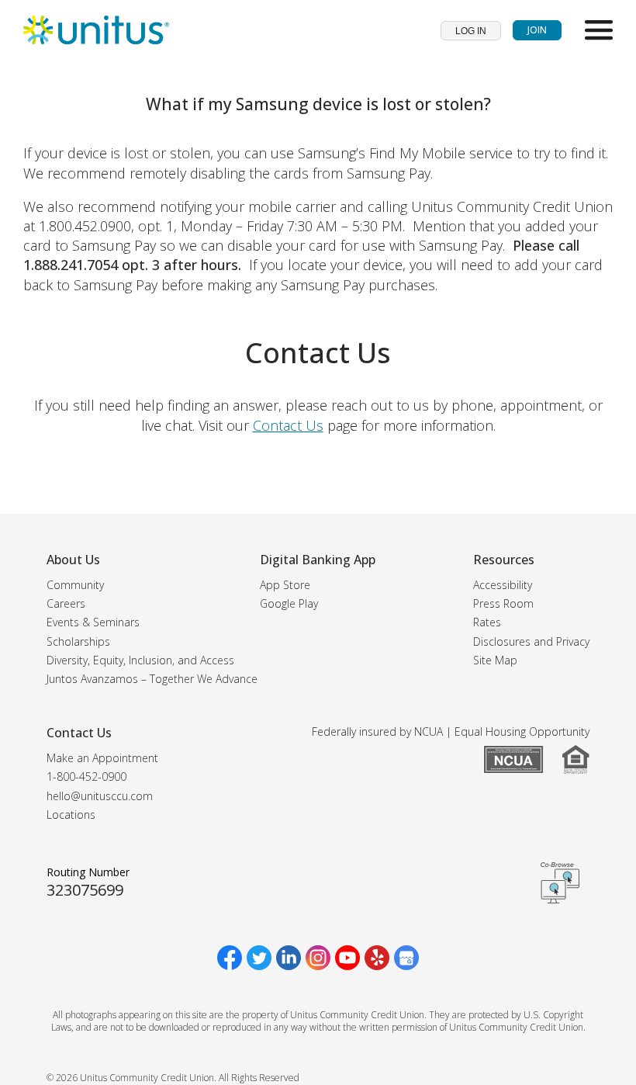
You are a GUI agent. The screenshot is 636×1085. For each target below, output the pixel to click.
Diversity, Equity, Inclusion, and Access (140, 660)
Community (75, 584)
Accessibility (502, 584)
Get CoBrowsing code (560, 883)
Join (537, 29)
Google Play (289, 603)
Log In (470, 31)
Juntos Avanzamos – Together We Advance (152, 678)
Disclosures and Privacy (531, 641)
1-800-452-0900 (86, 776)
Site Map (495, 660)
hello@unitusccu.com (100, 796)
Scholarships (78, 641)
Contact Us (288, 425)
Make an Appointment (102, 757)
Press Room (503, 603)
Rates (487, 622)
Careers (66, 603)
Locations (71, 814)
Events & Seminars (93, 622)
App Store (285, 584)
